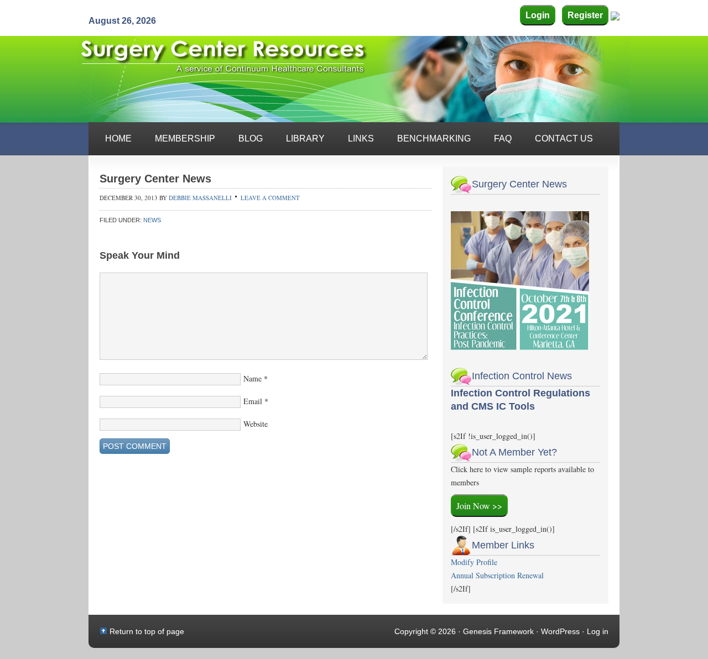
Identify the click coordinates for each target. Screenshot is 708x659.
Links (361, 138)
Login (537, 15)
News (152, 220)
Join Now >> (479, 505)
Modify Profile (474, 562)
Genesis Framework (498, 631)
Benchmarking (434, 138)
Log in (597, 631)
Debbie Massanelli (200, 197)
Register (585, 15)
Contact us (564, 138)
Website (255, 424)
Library (305, 138)
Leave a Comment (270, 197)
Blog (250, 138)
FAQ (503, 138)
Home (118, 138)
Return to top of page (147, 631)
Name (252, 378)
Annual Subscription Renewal (497, 575)
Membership (185, 138)
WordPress (560, 631)
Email (252, 401)
